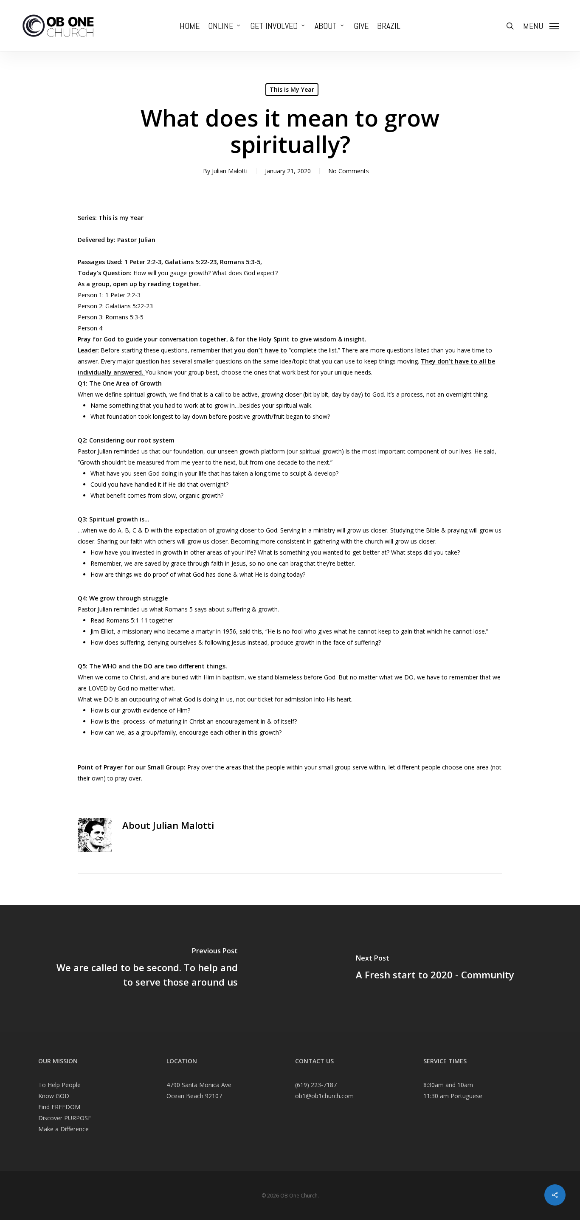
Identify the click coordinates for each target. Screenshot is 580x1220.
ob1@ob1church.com (324, 1096)
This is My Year (292, 89)
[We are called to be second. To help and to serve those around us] (145, 968)
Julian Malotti (230, 171)
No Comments (348, 171)
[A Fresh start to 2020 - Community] (435, 968)
